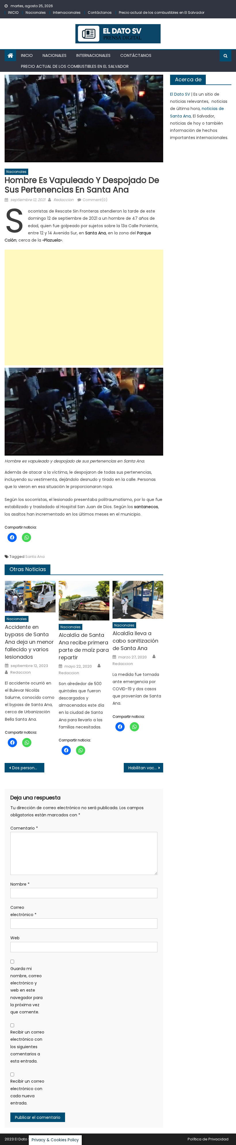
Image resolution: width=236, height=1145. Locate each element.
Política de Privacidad (208, 1139)
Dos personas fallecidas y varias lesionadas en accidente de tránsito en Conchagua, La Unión (28, 768)
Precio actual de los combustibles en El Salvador (161, 12)
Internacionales (67, 12)
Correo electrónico (23, 911)
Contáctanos (100, 12)
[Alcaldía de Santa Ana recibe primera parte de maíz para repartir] (84, 600)
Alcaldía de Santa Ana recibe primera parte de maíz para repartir (84, 646)
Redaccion (63, 200)
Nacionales (36, 12)
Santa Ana (35, 556)
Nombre (20, 884)
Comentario (24, 828)
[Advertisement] (84, 307)
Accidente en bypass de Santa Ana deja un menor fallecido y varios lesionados (29, 641)
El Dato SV (180, 94)
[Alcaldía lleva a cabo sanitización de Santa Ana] (138, 600)
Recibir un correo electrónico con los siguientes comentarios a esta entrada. (27, 1046)
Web (15, 938)
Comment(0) (95, 200)
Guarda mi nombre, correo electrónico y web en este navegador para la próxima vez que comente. (26, 990)
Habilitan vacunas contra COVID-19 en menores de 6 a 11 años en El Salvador (145, 768)
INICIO (13, 12)
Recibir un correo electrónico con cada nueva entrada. (27, 1092)
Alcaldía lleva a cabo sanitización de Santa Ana (135, 641)
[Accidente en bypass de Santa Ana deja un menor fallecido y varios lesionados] (30, 596)
